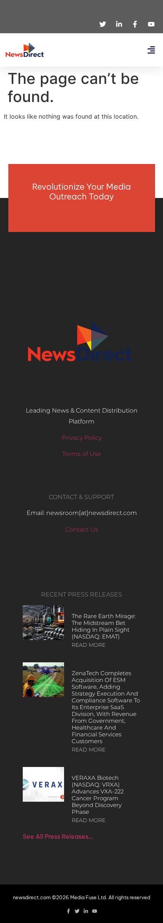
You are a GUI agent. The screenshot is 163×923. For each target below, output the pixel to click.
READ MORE (88, 645)
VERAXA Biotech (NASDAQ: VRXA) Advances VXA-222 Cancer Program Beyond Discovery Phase (98, 794)
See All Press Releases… (58, 836)
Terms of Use (81, 454)
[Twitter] (77, 911)
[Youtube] (94, 911)
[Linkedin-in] (85, 911)
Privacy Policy (82, 437)
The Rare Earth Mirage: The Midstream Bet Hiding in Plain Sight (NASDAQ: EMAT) (104, 626)
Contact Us (81, 529)
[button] (151, 50)
